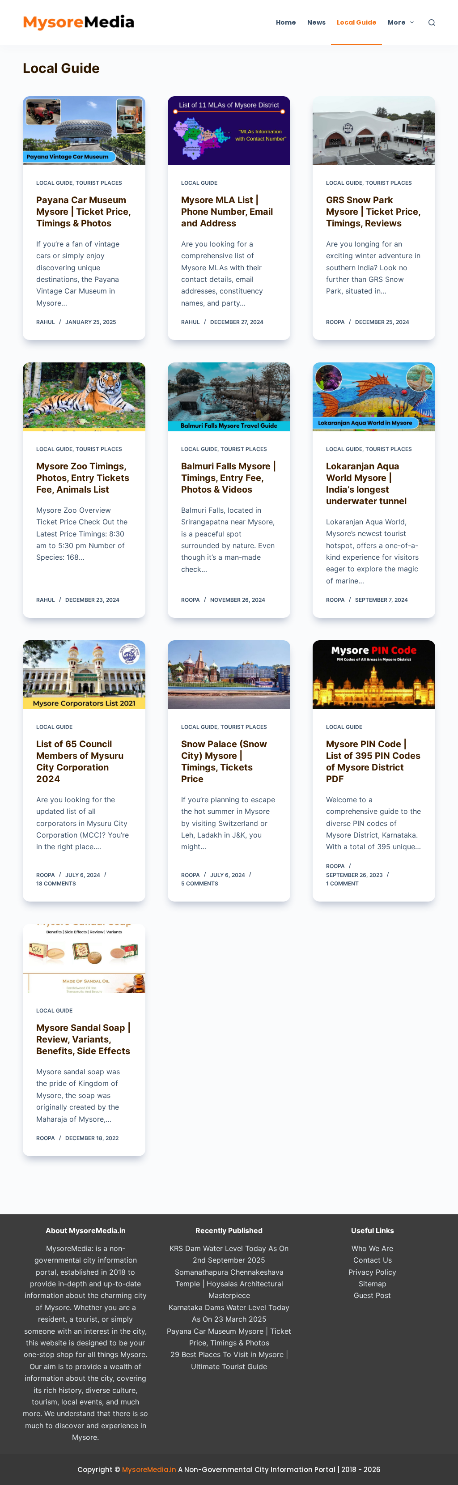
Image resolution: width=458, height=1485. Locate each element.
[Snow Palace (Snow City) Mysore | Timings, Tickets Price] (229, 674)
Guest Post (372, 1295)
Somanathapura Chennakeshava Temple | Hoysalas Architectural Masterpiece (229, 1284)
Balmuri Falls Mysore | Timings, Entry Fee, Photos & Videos (228, 478)
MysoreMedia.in (149, 1469)
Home (286, 22)
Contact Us (372, 1259)
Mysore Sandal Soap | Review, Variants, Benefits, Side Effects (83, 1039)
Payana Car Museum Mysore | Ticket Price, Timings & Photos (83, 212)
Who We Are (372, 1248)
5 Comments (199, 883)
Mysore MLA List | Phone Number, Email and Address (227, 212)
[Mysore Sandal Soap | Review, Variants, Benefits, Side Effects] (84, 958)
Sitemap (372, 1283)
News (316, 22)
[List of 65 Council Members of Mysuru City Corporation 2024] (84, 674)
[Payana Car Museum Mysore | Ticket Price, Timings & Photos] (84, 130)
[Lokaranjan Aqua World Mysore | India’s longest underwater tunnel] (374, 396)
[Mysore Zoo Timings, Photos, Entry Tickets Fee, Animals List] (84, 396)
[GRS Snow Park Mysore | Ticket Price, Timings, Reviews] (374, 130)
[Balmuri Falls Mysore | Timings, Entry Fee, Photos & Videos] (229, 396)
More (397, 22)
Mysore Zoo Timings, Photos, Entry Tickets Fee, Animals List (82, 478)
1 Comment (342, 883)
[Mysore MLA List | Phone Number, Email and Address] (229, 130)
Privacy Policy (372, 1272)
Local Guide (357, 22)
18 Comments (56, 883)
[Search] (431, 22)
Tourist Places (99, 182)
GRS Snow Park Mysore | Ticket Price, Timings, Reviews (373, 212)
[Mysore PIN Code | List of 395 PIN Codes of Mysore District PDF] (374, 674)
